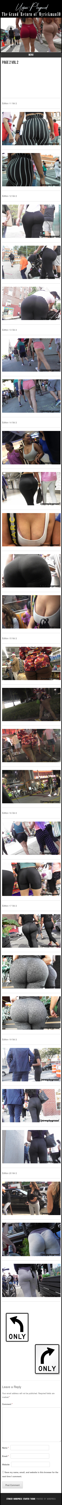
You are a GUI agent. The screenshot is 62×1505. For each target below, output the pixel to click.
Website (5, 1464)
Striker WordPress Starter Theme (20, 1499)
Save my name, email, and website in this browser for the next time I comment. (30, 1474)
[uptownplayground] (31, 10)
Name (5, 1447)
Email (5, 1456)
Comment (7, 1404)
